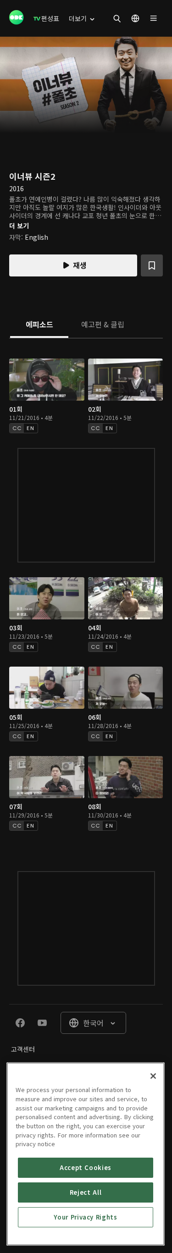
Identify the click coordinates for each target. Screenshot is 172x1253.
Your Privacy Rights (85, 1217)
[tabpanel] (86, 595)
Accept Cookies (85, 1167)
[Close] (153, 1076)
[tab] (39, 325)
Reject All (86, 1192)
